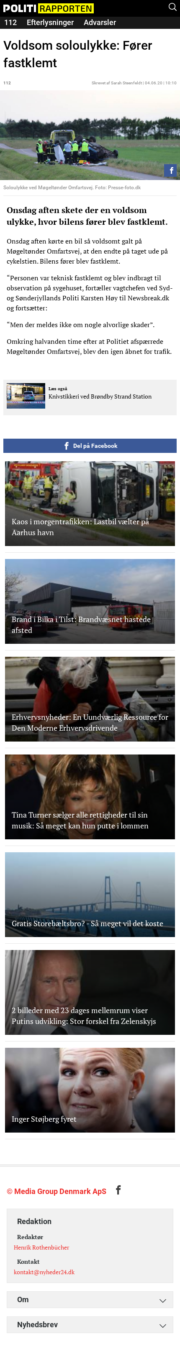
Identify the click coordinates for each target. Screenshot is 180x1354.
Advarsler (100, 22)
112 (10, 22)
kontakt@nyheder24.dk (44, 1272)
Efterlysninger (50, 22)
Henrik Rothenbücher (41, 1247)
